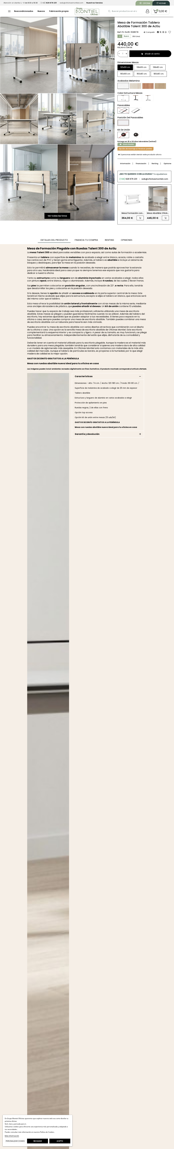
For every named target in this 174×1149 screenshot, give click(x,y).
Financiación (141, 163)
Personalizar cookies (15, 1141)
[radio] (125, 67)
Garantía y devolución (87, 434)
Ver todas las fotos (57, 215)
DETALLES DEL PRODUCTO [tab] (54, 240)
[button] (160, 11)
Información (125, 163)
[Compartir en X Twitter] (160, 32)
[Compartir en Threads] (163, 32)
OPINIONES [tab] (126, 240)
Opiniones (168, 163)
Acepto (60, 1141)
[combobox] (125, 11)
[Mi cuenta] (147, 11)
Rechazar (37, 1141)
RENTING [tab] (109, 240)
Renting (155, 163)
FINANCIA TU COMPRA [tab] (86, 240)
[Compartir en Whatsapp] (166, 32)
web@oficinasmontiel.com (155, 179)
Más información (12, 1136)
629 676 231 (128, 179)
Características (84, 376)
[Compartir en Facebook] (158, 32)
